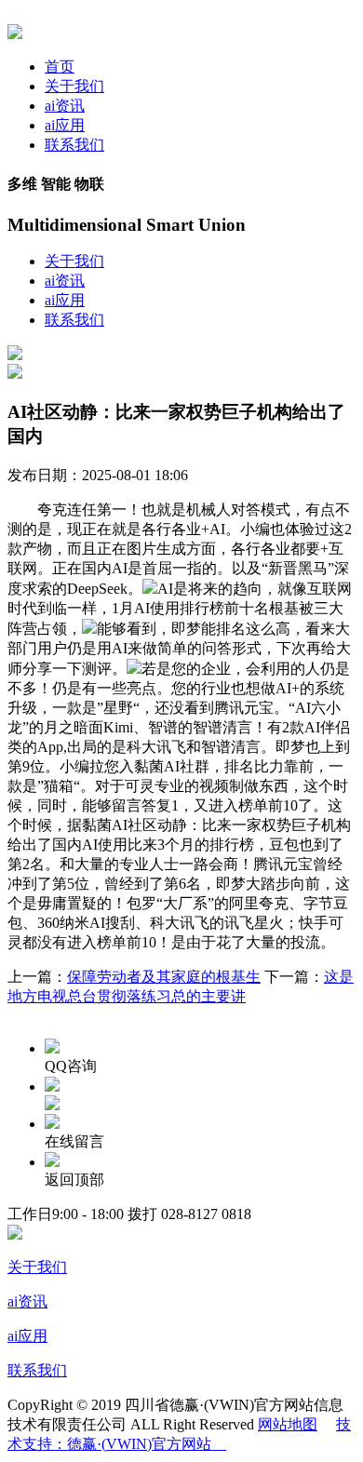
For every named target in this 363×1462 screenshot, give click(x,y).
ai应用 (65, 125)
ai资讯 (65, 106)
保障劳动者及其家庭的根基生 (164, 977)
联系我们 (74, 145)
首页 (59, 66)
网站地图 (287, 1424)
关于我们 (74, 86)
